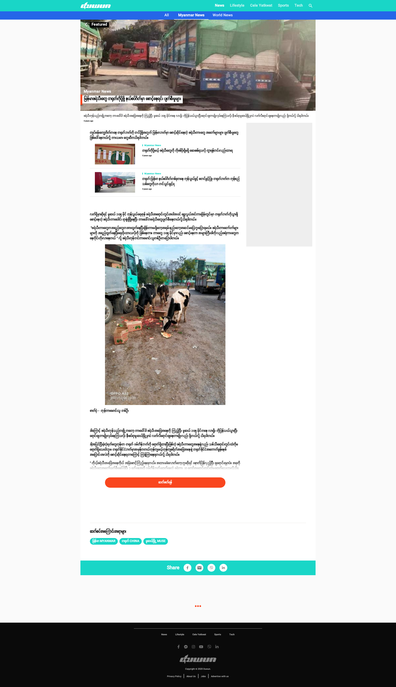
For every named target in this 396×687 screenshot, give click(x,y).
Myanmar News (191, 15)
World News (223, 15)
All (166, 15)
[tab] (166, 15)
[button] (104, 541)
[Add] (187, 568)
